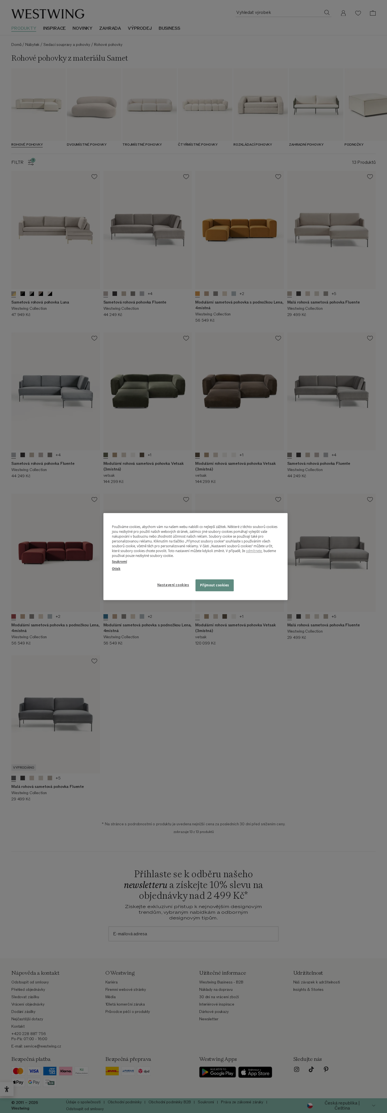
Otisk (116, 569)
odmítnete (254, 551)
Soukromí (119, 561)
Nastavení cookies (173, 585)
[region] (195, 556)
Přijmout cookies (214, 585)
